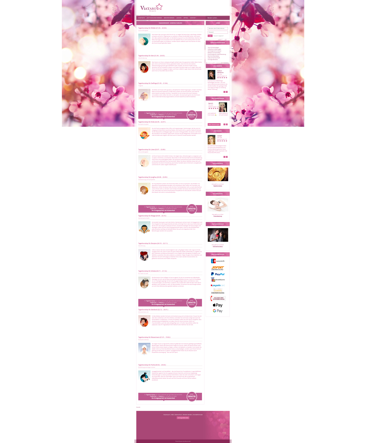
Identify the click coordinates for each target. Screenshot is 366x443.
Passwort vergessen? (219, 35)
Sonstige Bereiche (213, 59)
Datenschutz (178, 414)
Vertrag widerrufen (183, 418)
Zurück (138, 407)
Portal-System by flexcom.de (183, 441)
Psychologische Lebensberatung (217, 54)
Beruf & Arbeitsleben (213, 56)
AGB (172, 414)
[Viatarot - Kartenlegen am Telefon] (151, 7)
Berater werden (169, 18)
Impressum (166, 414)
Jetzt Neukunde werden (154, 18)
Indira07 (219, 136)
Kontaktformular (198, 414)
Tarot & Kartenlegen (213, 47)
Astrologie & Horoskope (214, 51)
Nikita (219, 103)
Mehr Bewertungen (214, 124)
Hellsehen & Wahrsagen (214, 49)
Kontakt (193, 18)
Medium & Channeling (214, 52)
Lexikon (178, 18)
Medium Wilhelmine (220, 71)
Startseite (141, 18)
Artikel (185, 18)
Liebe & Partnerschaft (214, 58)
